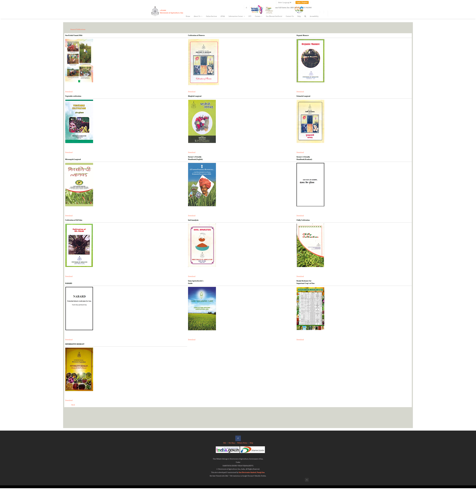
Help (299, 16)
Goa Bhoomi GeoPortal (274, 16)
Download (69, 92)
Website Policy (242, 443)
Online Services (211, 16)
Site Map (232, 443)
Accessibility (314, 16)
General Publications (77, 29)
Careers (257, 16)
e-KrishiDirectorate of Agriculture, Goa (171, 11)
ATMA (223, 16)
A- (246, 8)
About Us (197, 16)
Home (188, 16)
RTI (250, 16)
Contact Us (290, 16)
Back (73, 405)
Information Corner (236, 16)
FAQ (224, 443)
